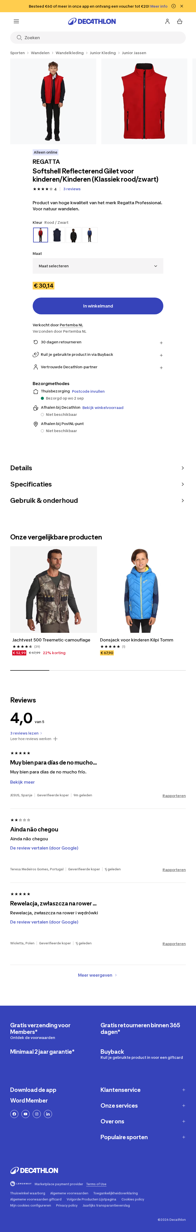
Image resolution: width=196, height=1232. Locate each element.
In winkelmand (98, 306)
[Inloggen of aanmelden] (167, 21)
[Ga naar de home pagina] (92, 21)
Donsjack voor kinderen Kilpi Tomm (136, 639)
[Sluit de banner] (182, 6)
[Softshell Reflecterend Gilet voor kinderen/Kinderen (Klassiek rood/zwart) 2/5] (144, 101)
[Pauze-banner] (173, 6)
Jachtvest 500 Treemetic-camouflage (51, 639)
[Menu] (16, 21)
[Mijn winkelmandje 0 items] (180, 21)
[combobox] (98, 266)
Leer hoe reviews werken (30, 739)
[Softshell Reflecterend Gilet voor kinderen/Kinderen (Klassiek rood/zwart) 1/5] (53, 101)
